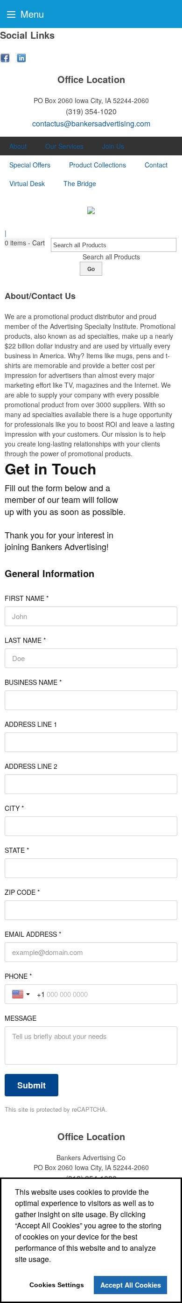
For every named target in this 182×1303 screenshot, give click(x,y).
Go (91, 269)
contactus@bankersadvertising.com (91, 123)
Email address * (33, 934)
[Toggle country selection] (22, 994)
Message (20, 1018)
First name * (27, 598)
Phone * (18, 976)
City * (14, 808)
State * (17, 850)
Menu (31, 14)
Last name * (25, 640)
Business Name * (33, 682)
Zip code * (22, 892)
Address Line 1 (31, 724)
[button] (25, 243)
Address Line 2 (31, 766)
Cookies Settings (56, 1285)
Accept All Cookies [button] (130, 1284)
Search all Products (111, 256)
